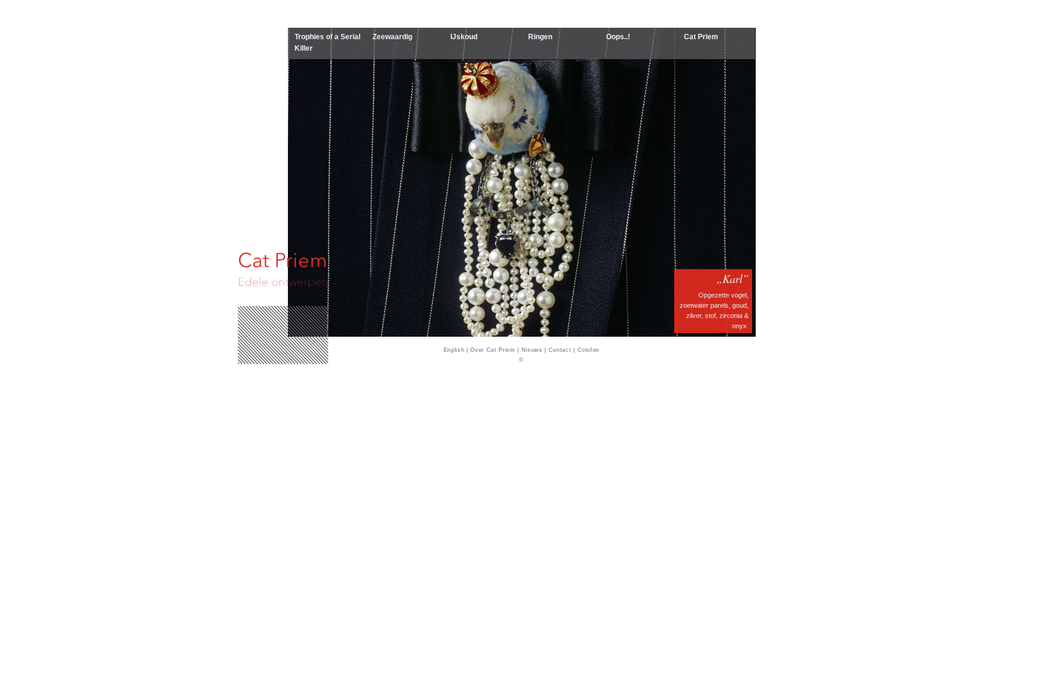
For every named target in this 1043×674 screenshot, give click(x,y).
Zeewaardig (392, 37)
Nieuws (532, 350)
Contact (560, 350)
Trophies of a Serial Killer (327, 42)
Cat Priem (701, 37)
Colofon (589, 350)
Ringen (540, 37)
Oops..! (618, 37)
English (454, 350)
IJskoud (463, 37)
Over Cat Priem (492, 350)
